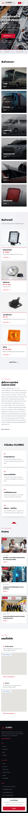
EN (23, 3)
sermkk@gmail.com (8, 789)
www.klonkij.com (6, 735)
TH (19, 3)
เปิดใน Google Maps (8, 673)
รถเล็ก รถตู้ (5, 766)
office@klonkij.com (8, 786)
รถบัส (4, 760)
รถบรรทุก (5, 763)
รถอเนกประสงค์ (6, 769)
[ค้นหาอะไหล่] (14, 3)
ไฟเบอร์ (4, 772)
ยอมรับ (14, 808)
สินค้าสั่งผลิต (5, 775)
